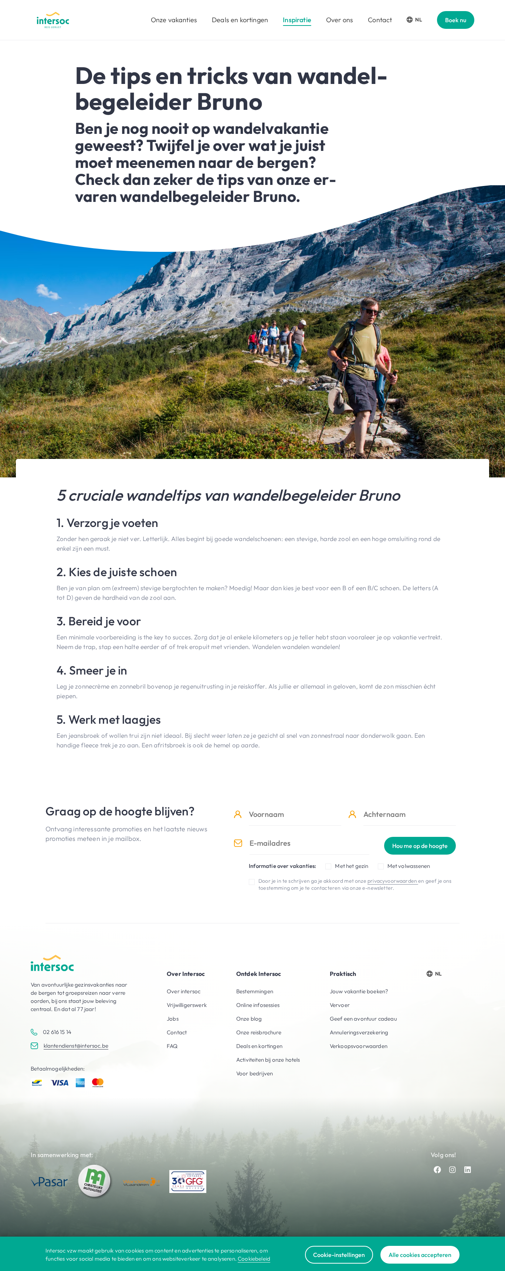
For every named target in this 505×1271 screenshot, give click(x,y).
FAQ (172, 1045)
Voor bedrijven (254, 1073)
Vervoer (340, 1004)
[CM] (95, 1181)
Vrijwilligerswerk (187, 1004)
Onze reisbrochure (258, 1032)
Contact (380, 20)
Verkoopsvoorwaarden (358, 1045)
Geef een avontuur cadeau (363, 1018)
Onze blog (249, 1018)
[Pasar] (49, 1181)
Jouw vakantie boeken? (359, 991)
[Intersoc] (53, 20)
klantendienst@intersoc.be (76, 1045)
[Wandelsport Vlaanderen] (141, 1181)
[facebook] (437, 1169)
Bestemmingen (254, 991)
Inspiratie (297, 20)
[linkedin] (467, 1169)
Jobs (173, 1018)
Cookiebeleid (254, 1258)
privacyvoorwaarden (392, 881)
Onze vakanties (174, 20)
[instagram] (452, 1169)
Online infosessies (257, 1004)
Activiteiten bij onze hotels (268, 1059)
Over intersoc (183, 991)
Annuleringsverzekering (359, 1032)
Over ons (339, 20)
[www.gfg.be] (187, 1181)
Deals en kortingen (240, 20)
